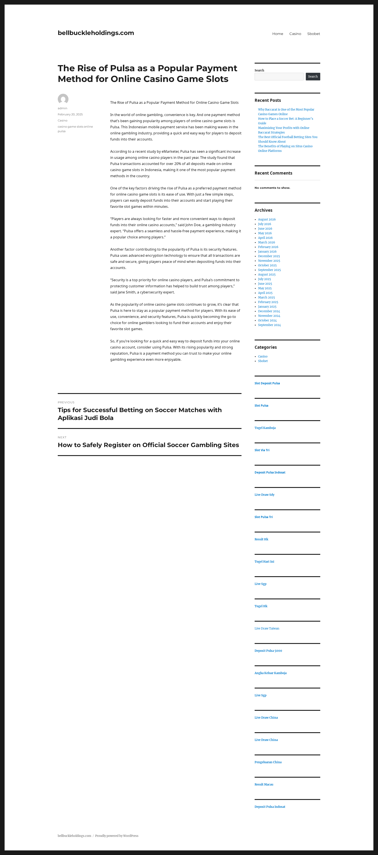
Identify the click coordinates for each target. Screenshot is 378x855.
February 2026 (268, 247)
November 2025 (269, 261)
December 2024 (269, 311)
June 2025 (265, 284)
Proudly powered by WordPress (116, 836)
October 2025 (267, 265)
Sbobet (313, 34)
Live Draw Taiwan (267, 628)
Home (277, 34)
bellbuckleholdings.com (96, 32)
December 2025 (269, 256)
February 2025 (268, 302)
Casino (295, 34)
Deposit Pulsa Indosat (270, 472)
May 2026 (265, 233)
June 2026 (265, 229)
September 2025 (269, 270)
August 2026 (267, 219)
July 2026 (264, 224)
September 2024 (269, 325)
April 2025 (265, 293)
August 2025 (267, 274)
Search (259, 70)
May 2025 (265, 288)
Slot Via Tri (262, 450)
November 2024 (269, 316)
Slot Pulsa (261, 406)
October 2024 (267, 320)
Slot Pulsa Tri (264, 517)
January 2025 (267, 307)
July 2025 (264, 279)
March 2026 (266, 242)
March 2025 (266, 297)
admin (62, 108)
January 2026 (267, 251)
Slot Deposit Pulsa (267, 383)
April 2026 (265, 238)
